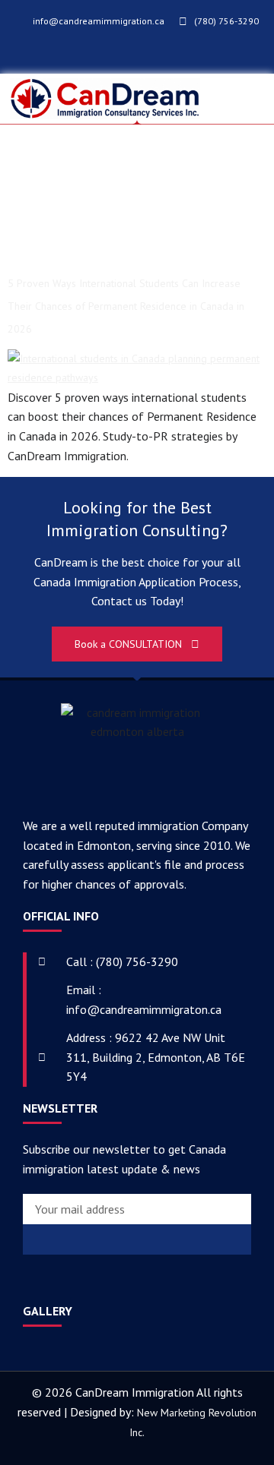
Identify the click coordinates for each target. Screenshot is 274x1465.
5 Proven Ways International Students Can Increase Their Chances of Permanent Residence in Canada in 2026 (126, 306)
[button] (248, 99)
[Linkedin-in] (80, 1280)
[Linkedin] (151, 54)
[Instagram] (171, 54)
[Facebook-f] (111, 54)
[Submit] (137, 1239)
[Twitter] (131, 54)
